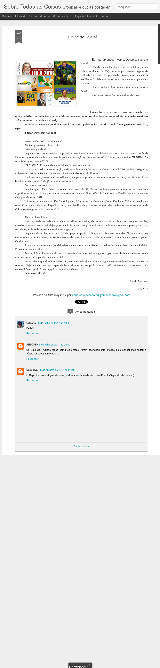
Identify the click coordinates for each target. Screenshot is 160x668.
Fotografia (78, 16)
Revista (32, 16)
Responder (32, 333)
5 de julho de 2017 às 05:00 (54, 344)
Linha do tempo (97, 16)
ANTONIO (32, 344)
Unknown (32, 370)
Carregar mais (82, 446)
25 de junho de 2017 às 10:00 (53, 323)
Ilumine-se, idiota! (81, 37)
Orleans (31, 323)
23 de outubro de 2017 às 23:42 (57, 370)
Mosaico (45, 16)
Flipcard (20, 16)
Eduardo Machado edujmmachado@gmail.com (101, 295)
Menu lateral (61, 16)
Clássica (7, 16)
